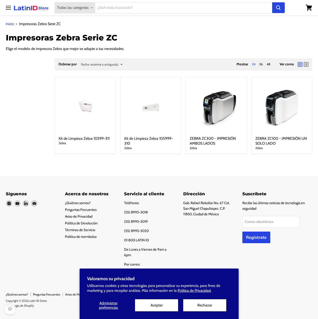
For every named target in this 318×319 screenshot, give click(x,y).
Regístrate (256, 237)
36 (261, 64)
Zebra (62, 143)
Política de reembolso (81, 237)
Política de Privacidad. (194, 290)
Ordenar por (67, 64)
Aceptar (157, 305)
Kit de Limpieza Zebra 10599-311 (84, 138)
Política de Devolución (81, 223)
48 (268, 64)
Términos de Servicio (80, 230)
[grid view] (300, 64)
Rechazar (204, 305)
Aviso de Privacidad (78, 216)
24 (253, 64)
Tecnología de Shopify (20, 305)
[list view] (306, 64)
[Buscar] (278, 7)
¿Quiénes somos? (78, 203)
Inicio (10, 24)
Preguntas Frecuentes (81, 210)
